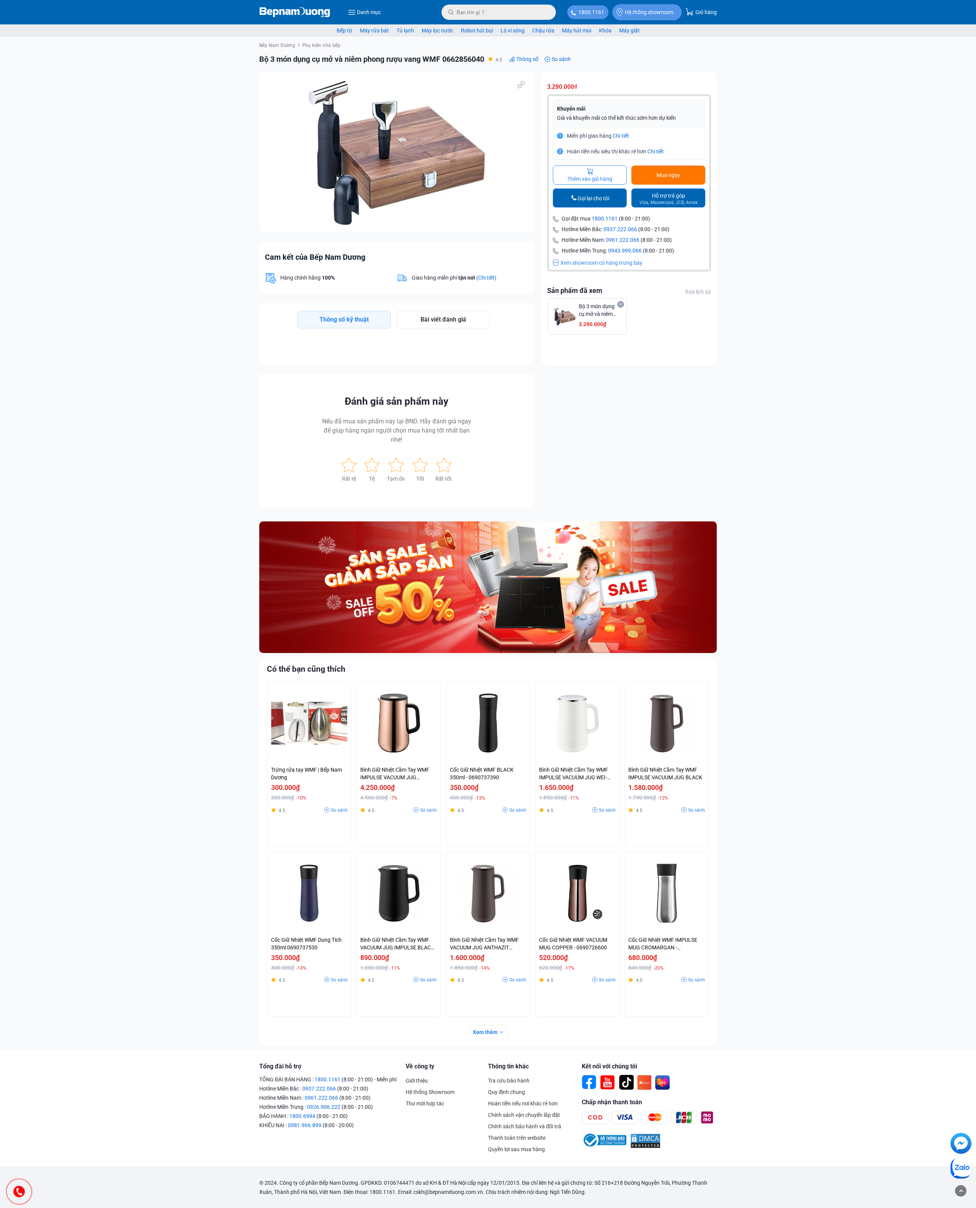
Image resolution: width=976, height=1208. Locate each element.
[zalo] (960, 1169)
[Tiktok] (626, 1082)
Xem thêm (485, 1032)
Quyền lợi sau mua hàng (516, 1149)
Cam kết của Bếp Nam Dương (315, 257)
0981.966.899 (304, 1125)
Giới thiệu (417, 1081)
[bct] (604, 1147)
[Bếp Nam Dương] (295, 12)
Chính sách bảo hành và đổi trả (524, 1126)
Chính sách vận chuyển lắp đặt (524, 1115)
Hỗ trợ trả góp (668, 199)
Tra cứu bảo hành (509, 1081)
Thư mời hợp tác (425, 1103)
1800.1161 (591, 12)
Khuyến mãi (571, 109)
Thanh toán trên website (517, 1138)
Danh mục (369, 12)
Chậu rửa (543, 30)
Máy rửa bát (374, 30)
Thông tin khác (508, 1066)
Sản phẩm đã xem (574, 290)
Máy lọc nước (437, 30)
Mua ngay (668, 175)
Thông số (527, 59)
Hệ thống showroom (649, 12)
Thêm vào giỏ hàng (589, 179)
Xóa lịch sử (698, 292)
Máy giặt (629, 30)
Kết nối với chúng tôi (609, 1066)
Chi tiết (621, 136)
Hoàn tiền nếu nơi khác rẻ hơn (523, 1103)
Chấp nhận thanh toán (612, 1102)
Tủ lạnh (405, 30)
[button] (521, 85)
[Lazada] (662, 1082)
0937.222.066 (620, 229)
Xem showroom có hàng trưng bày (601, 263)
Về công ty (420, 1066)
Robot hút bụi (477, 30)
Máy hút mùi (576, 30)
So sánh (561, 59)
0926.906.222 (323, 1107)
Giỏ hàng (705, 12)
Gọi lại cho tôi (593, 198)
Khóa (605, 30)
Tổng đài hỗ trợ (280, 1066)
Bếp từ (344, 30)
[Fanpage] (589, 1082)
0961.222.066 (622, 240)
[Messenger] (960, 1145)
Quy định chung (506, 1092)
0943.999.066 (625, 251)
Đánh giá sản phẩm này (396, 401)
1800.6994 (302, 1116)
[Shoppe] (644, 1082)
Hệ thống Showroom (430, 1092)
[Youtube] (607, 1082)
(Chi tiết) (486, 278)
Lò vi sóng (513, 30)
